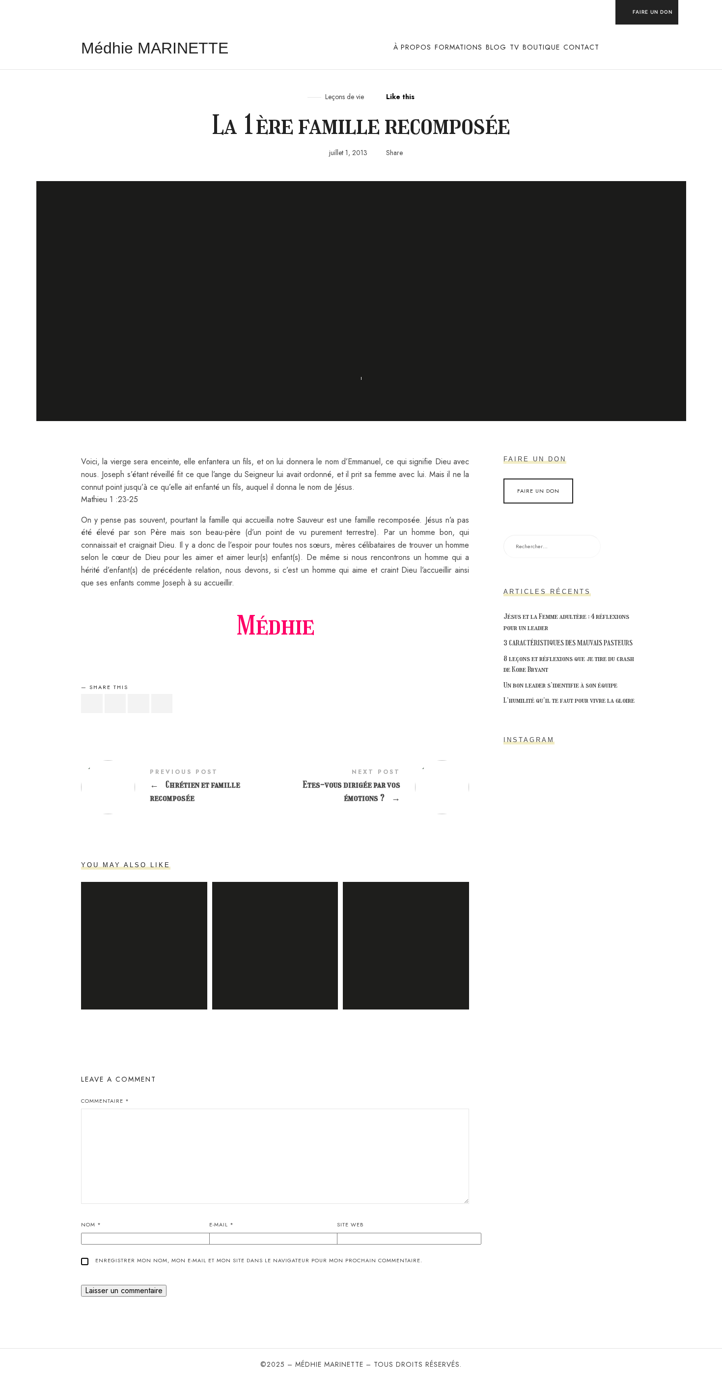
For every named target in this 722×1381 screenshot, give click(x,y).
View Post (144, 959)
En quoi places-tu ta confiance (406, 934)
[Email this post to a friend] (162, 703)
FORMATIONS (458, 47)
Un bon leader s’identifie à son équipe (560, 685)
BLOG (496, 47)
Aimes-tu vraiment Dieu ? (144, 934)
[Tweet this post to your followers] (115, 703)
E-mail (221, 1224)
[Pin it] (138, 703)
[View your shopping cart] (635, 47)
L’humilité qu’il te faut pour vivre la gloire (569, 700)
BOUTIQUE (541, 47)
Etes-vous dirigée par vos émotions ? (372, 787)
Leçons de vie (344, 97)
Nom (91, 1224)
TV (514, 47)
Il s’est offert (275, 934)
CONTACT (581, 47)
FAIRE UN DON (652, 12)
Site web (350, 1224)
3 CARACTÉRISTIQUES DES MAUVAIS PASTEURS (568, 642)
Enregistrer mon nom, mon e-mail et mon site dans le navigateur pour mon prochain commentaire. (258, 1260)
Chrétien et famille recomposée (178, 787)
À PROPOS (412, 47)
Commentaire (105, 1101)
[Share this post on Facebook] (92, 703)
